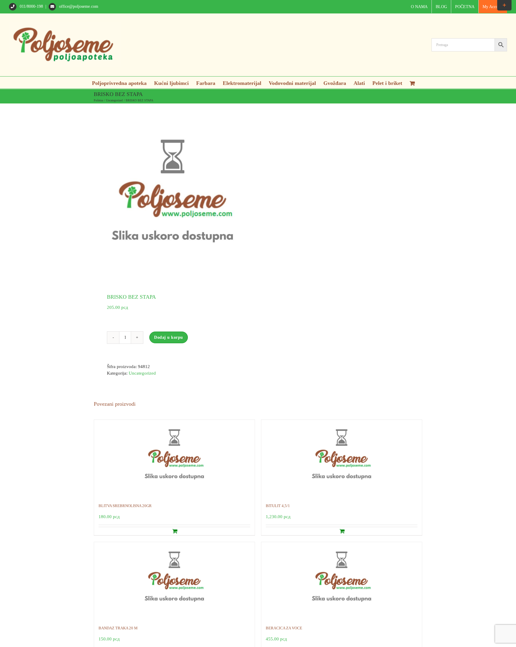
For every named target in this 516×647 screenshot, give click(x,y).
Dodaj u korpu (168, 337)
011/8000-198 (31, 6)
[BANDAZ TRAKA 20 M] (174, 580)
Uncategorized (142, 373)
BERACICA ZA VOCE (284, 628)
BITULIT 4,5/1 (278, 505)
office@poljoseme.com (78, 6)
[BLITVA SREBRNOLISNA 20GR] (174, 458)
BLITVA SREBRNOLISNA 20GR (125, 505)
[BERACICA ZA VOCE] (341, 580)
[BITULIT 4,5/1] (341, 458)
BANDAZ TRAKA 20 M (118, 628)
